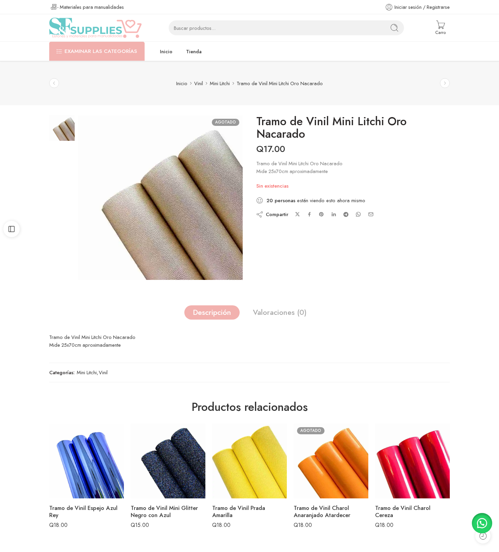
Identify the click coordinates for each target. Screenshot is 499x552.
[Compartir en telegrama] (346, 214)
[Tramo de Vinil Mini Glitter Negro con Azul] (168, 461)
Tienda (194, 51)
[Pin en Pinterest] (321, 214)
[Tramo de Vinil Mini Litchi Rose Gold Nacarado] (54, 83)
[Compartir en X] (297, 214)
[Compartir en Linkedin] (333, 214)
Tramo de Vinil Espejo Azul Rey (83, 511)
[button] (482, 523)
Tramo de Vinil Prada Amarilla (238, 511)
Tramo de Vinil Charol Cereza (402, 511)
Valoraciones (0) (280, 312)
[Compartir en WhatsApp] (358, 214)
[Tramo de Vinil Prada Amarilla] (249, 461)
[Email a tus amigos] (371, 214)
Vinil (198, 83)
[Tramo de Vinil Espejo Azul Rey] (86, 461)
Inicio (166, 51)
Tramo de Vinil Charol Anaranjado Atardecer (322, 511)
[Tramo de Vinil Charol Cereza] (412, 461)
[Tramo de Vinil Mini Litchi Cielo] (445, 83)
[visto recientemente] (483, 536)
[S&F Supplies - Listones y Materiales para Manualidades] (95, 28)
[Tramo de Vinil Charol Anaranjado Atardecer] (331, 461)
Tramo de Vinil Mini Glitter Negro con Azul (164, 511)
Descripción (212, 312)
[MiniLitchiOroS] (62, 127)
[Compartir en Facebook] (309, 214)
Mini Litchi (220, 83)
